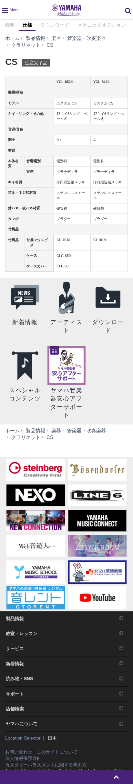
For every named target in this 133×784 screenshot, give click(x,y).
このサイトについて (57, 751)
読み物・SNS (19, 678)
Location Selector (23, 738)
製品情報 (15, 618)
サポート (15, 693)
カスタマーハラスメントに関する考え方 (46, 764)
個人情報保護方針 (23, 758)
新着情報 (15, 663)
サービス (15, 648)
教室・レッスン (21, 633)
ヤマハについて (21, 723)
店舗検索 (15, 708)
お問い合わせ (18, 751)
